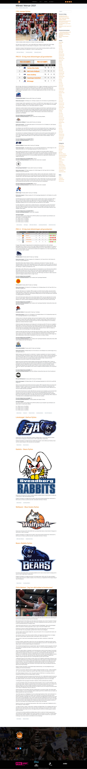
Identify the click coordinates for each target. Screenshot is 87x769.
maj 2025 (60, 64)
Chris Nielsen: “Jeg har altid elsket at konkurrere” (34, 587)
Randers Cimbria (25, 718)
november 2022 (61, 104)
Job (36, 748)
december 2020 (61, 134)
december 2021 (61, 117)
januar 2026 (61, 52)
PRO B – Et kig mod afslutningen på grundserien (34, 57)
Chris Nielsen (19, 718)
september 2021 (61, 122)
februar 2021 (61, 131)
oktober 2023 (61, 91)
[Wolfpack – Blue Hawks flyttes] (36, 519)
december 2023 (61, 88)
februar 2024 (61, 85)
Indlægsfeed (61, 178)
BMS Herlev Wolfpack (20, 52)
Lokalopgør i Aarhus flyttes (26, 417)
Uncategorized (61, 170)
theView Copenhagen (62, 168)
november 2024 (61, 73)
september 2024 (61, 76)
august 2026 (61, 42)
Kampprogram (38, 732)
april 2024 (60, 82)
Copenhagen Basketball (43, 224)
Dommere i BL (38, 739)
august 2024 (61, 77)
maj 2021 (60, 126)
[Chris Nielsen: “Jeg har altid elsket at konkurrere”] (36, 602)
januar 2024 (61, 86)
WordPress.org (61, 181)
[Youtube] (69, 1)
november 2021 (61, 119)
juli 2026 (60, 43)
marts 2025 (61, 67)
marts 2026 (61, 49)
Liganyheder (61, 162)
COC (36, 741)
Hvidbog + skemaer (38, 743)
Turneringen (34, 1)
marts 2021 (61, 129)
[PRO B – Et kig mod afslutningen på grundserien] (36, 71)
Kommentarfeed (61, 179)
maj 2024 (60, 80)
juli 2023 (60, 94)
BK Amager (26, 224)
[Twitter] (71, 1)
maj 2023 (60, 95)
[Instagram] (67, 1)
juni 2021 (60, 125)
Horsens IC (60, 161)
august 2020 (61, 138)
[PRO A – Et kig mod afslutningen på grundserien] (36, 237)
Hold (40, 1)
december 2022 (61, 103)
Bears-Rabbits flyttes (24, 543)
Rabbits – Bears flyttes (24, 449)
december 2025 (61, 54)
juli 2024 (60, 79)
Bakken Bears (19, 444)
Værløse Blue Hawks (37, 52)
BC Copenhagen (61, 146)
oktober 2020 (61, 137)
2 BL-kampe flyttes (23, 11)
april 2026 (60, 48)
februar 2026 (61, 51)
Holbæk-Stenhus (61, 159)
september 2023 (61, 92)
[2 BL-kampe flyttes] (36, 26)
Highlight (60, 158)
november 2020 (61, 135)
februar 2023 (61, 100)
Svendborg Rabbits (29, 52)
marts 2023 (61, 98)
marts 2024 (61, 83)
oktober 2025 (61, 57)
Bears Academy (19, 224)
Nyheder (45, 1)
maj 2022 (60, 110)
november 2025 (61, 55)
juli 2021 (60, 123)
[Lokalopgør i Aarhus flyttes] (36, 427)
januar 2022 (61, 116)
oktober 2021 (61, 120)
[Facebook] (65, 1)
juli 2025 (60, 61)
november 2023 (61, 89)
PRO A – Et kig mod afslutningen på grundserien (34, 229)
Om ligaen (51, 1)
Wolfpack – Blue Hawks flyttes (27, 507)
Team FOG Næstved (62, 167)
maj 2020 (60, 140)
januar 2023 (61, 101)
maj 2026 (60, 46)
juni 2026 (60, 45)
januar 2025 (61, 70)
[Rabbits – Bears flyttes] (36, 472)
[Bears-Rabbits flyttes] (36, 558)
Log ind (60, 176)
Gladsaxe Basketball (62, 156)
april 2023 (60, 97)
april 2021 (60, 128)
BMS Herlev (61, 152)
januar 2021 (61, 132)
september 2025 (61, 58)
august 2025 (61, 60)
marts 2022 (61, 113)
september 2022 (61, 107)
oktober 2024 (61, 74)
